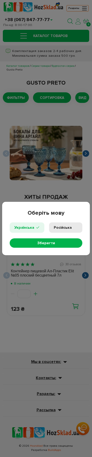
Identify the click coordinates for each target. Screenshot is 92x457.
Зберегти (46, 243)
